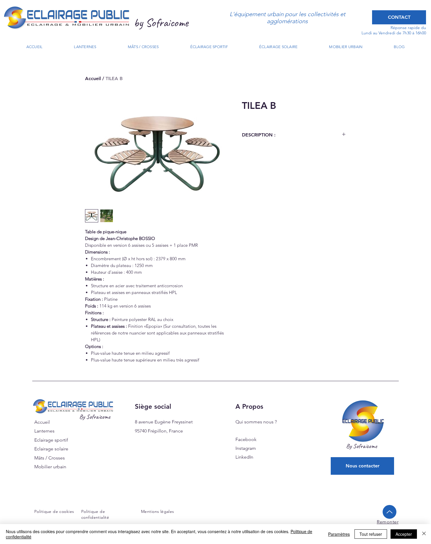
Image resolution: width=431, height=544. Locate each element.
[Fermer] (423, 534)
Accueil (93, 78)
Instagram (245, 448)
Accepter (404, 534)
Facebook (246, 439)
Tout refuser (370, 534)
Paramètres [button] (339, 534)
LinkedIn (244, 457)
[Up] (389, 512)
